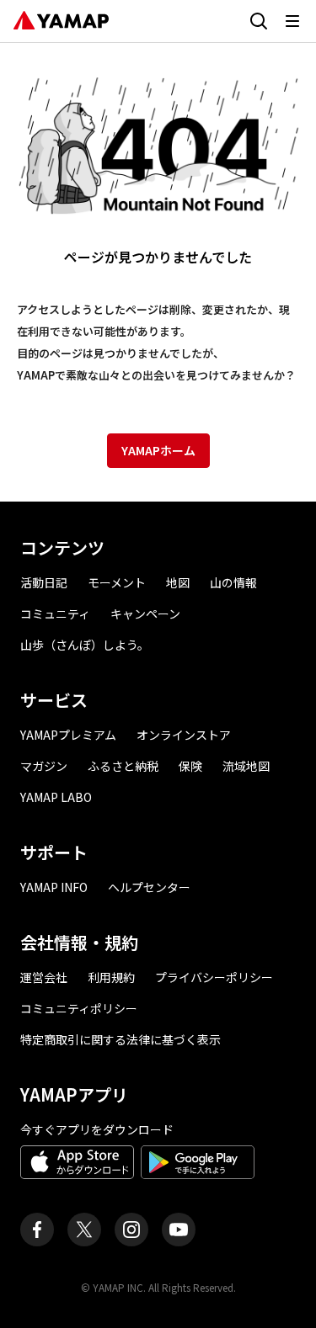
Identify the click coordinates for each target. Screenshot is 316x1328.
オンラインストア (184, 734)
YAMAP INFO (54, 887)
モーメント (117, 582)
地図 (178, 582)
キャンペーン (145, 613)
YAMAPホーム (158, 450)
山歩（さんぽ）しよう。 (84, 644)
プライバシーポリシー (214, 977)
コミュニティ (55, 613)
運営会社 (43, 977)
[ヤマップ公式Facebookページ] (37, 1229)
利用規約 (111, 977)
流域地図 (246, 765)
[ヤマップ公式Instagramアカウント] (131, 1229)
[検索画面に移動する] (259, 21)
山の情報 (233, 582)
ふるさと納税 (123, 765)
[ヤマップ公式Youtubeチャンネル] (178, 1229)
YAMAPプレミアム (68, 734)
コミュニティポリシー (78, 1008)
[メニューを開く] (292, 21)
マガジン (43, 765)
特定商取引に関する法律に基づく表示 (120, 1039)
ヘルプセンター (149, 887)
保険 (190, 765)
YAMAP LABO (56, 797)
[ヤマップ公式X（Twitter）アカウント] (84, 1229)
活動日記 (43, 582)
